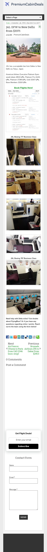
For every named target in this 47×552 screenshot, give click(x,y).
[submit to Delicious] (26, 337)
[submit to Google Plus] (15, 337)
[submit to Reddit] (34, 337)
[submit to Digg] (22, 337)
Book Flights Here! (23, 88)
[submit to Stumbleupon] (18, 337)
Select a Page (11, 17)
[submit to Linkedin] (30, 337)
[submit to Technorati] (37, 337)
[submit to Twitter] (11, 337)
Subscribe (23, 446)
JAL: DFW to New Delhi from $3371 (20, 29)
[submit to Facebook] (7, 337)
